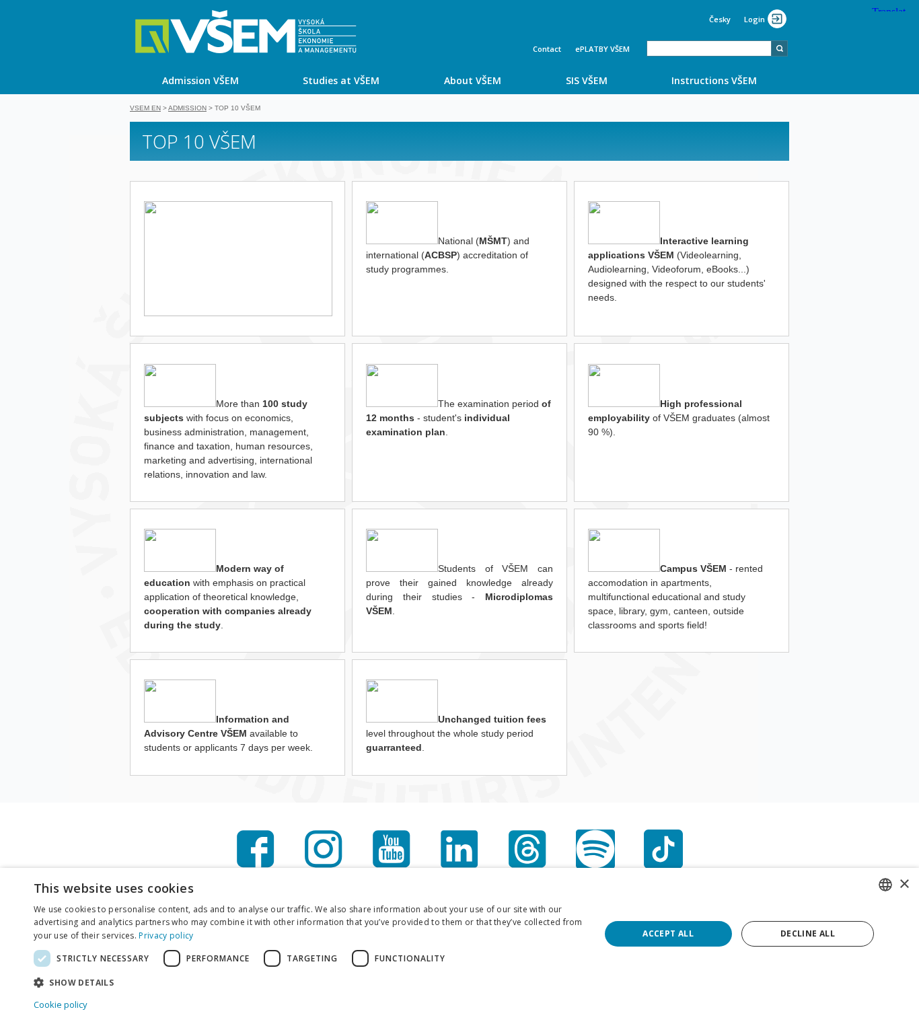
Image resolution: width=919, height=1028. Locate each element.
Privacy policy (166, 935)
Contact (547, 49)
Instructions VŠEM (714, 80)
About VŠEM (472, 80)
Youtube (391, 849)
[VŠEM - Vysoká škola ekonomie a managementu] (246, 31)
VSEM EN (145, 108)
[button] (308, 982)
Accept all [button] (668, 933)
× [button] (904, 884)
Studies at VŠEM (341, 80)
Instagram (323, 849)
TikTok (663, 849)
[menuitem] (200, 80)
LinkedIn (459, 849)
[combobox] (709, 48)
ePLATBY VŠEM (602, 49)
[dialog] (459, 948)
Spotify (595, 849)
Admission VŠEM (200, 80)
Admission (187, 108)
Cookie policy (60, 1004)
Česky (720, 19)
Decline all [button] (807, 933)
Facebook (255, 849)
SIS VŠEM (587, 80)
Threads (527, 849)
